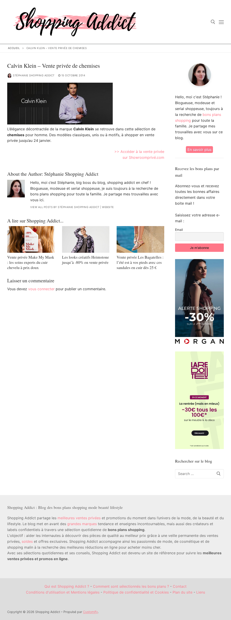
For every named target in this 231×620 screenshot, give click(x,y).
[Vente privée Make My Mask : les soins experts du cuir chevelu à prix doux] (31, 239)
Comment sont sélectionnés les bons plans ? (131, 586)
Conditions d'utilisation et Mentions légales (62, 592)
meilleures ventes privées (79, 518)
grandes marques (82, 524)
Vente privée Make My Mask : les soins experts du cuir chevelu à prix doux (30, 262)
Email (179, 230)
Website (108, 207)
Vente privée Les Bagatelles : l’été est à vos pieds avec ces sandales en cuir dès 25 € (140, 262)
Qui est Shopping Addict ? (66, 586)
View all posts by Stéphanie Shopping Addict (64, 207)
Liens (200, 592)
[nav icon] (221, 22)
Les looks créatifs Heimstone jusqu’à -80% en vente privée (85, 259)
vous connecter (41, 289)
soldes (27, 541)
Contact (180, 586)
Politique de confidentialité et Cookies (136, 592)
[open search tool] (213, 22)
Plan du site (182, 592)
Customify (90, 612)
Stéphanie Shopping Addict (34, 75)
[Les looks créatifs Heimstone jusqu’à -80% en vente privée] (86, 239)
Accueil (14, 48)
